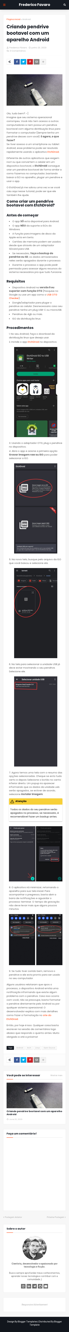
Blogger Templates (28, 1321)
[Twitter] (23, 62)
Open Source (49, 1048)
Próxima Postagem (55, 1217)
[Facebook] (17, 62)
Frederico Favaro (34, 4)
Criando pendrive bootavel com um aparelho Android (34, 1113)
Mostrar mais (56, 1075)
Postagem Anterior (13, 1217)
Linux (37, 1048)
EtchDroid (53, 151)
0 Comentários (18, 50)
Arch (29, 1048)
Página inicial (13, 19)
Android (26, 19)
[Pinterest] (30, 62)
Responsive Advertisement (34, 1304)
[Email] (36, 62)
